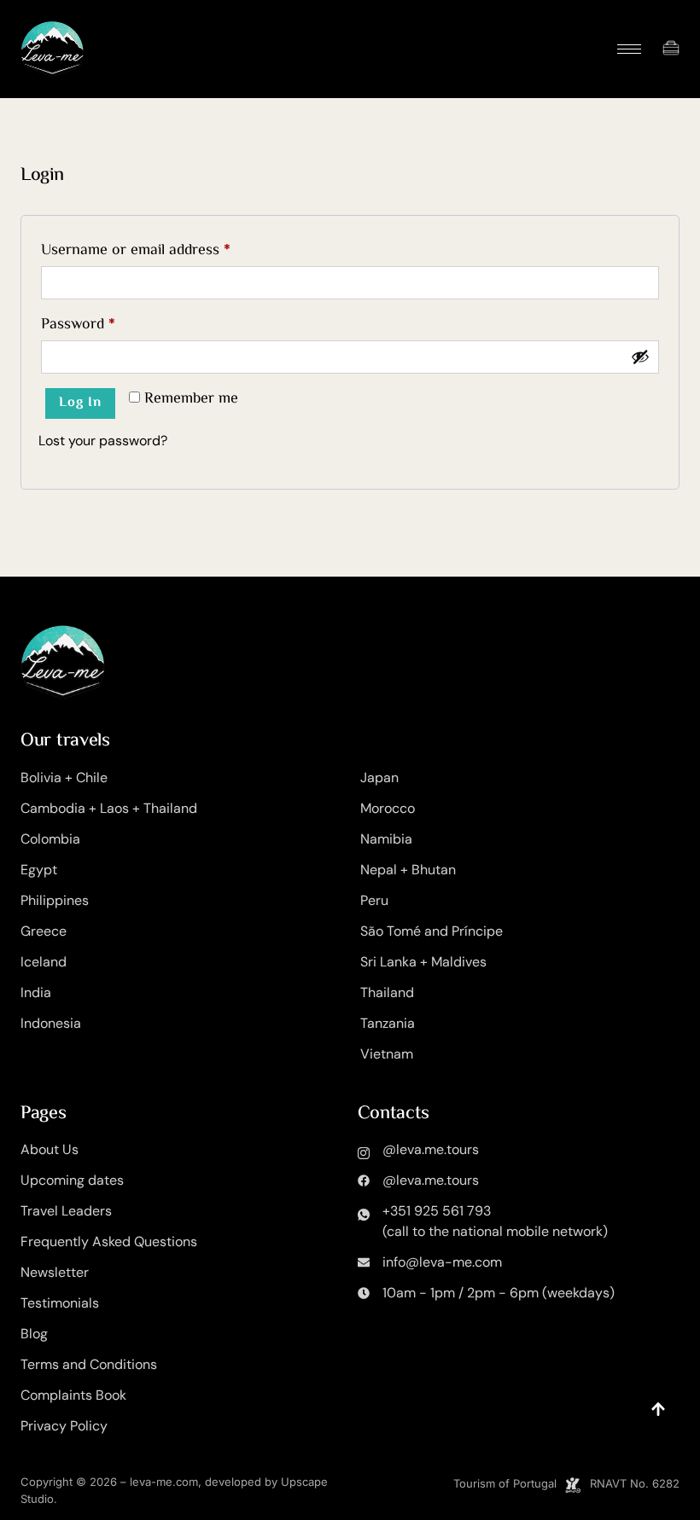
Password (106, 323)
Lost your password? (102, 441)
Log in (80, 403)
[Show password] (640, 356)
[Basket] (671, 47)
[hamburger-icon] (629, 49)
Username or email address (164, 249)
